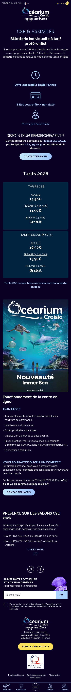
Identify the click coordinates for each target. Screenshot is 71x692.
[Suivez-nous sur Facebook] (40, 569)
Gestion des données (36, 675)
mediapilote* (35, 678)
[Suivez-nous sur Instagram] (30, 569)
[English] (25, 7)
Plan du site (54, 675)
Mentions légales (16, 675)
